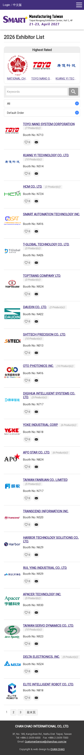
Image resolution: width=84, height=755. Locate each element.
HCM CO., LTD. (32, 186)
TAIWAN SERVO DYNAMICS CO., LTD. (48, 625)
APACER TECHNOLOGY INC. (42, 594)
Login (6, 5)
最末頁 (31, 712)
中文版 (17, 5)
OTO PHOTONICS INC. (38, 366)
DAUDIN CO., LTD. (35, 307)
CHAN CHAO (57, 749)
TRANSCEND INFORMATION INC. (46, 511)
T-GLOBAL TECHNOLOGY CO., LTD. (46, 244)
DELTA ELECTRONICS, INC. (41, 657)
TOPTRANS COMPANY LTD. (42, 276)
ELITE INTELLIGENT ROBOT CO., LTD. (48, 684)
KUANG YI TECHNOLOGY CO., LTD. (46, 155)
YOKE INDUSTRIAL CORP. (40, 425)
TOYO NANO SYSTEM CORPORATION (49, 124)
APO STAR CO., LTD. (36, 452)
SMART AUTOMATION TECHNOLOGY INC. (51, 214)
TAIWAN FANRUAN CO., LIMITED (45, 480)
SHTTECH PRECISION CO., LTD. (44, 334)
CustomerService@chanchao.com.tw (45, 741)
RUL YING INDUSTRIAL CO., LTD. (45, 568)
